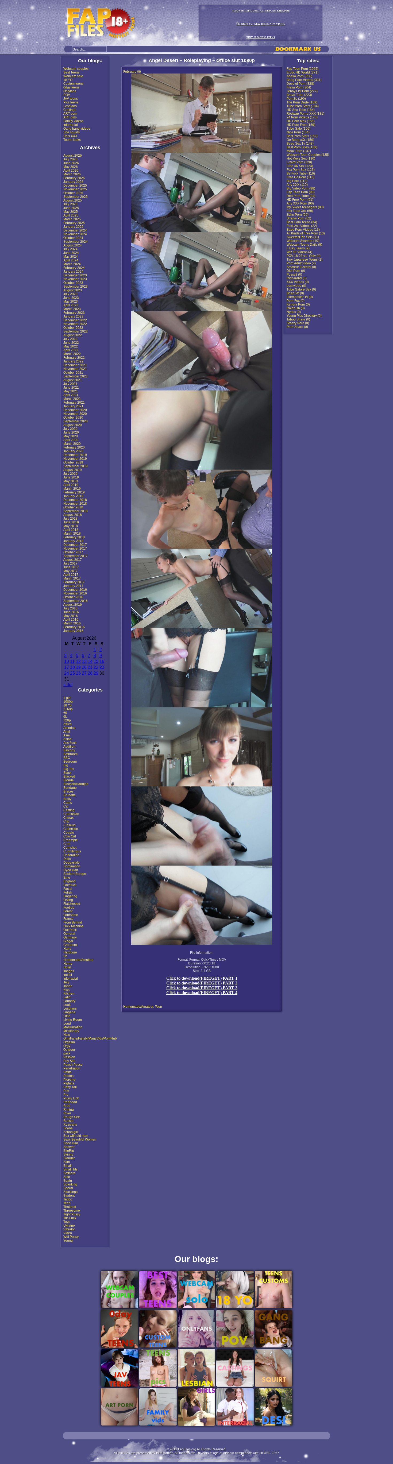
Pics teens (70, 102)
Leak (67, 1005)
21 (90, 667)
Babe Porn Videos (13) (303, 229)
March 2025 (72, 219)
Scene (68, 1128)
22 (96, 667)
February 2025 (74, 223)
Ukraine (69, 1225)
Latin (67, 997)
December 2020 (75, 410)
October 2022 (73, 328)
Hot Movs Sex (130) (301, 158)
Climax (68, 818)
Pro (65, 1094)
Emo (66, 877)
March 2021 (72, 399)
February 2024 (74, 268)
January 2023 (73, 316)
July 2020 (70, 429)
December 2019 (75, 455)
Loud (67, 1023)
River (67, 1113)
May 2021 (70, 391)
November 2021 (75, 369)
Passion (69, 1057)
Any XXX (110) (297, 185)
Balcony (69, 750)
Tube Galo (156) (298, 128)
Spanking (70, 1184)
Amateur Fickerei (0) (301, 267)
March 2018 (72, 533)
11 (72, 661)
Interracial (70, 125)
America (69, 728)
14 (90, 661)
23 (101, 667)
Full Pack (70, 930)
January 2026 (73, 182)
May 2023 (70, 301)
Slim (66, 1162)
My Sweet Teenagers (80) (305, 207)
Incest (67, 975)
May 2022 (70, 346)
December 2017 (75, 545)
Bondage (70, 788)
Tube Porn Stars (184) (303, 106)
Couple (68, 833)
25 (72, 673)
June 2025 (71, 208)
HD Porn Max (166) (301, 121)
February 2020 (74, 447)
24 (66, 673)
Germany (70, 937)
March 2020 (72, 444)
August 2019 (72, 470)
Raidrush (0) (296, 308)
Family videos (73, 121)
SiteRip (68, 1151)
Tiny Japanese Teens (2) (304, 259)
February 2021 (74, 402)
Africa (67, 724)
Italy (66, 982)
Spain (67, 1181)
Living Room (72, 1020)
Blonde (68, 780)
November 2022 (75, 324)
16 (101, 661)
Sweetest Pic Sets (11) (303, 237)
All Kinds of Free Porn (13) (306, 233)
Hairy (67, 949)
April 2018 (70, 530)
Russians (70, 1124)
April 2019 (70, 485)
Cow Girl (69, 836)
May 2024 (70, 256)
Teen (67, 1203)
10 (66, 661)
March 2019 (72, 488)
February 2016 (74, 627)
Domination (71, 866)
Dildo (67, 859)
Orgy (66, 1046)
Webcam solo (73, 76)
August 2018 (72, 515)
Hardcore (70, 952)
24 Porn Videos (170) (302, 117)
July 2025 (70, 204)
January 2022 (73, 361)
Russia (68, 1121)
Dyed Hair (70, 870)
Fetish (67, 892)
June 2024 (71, 253)
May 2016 (70, 616)
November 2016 (75, 593)
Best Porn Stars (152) (302, 136)
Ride (66, 1106)
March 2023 (72, 309)
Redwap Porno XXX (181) (305, 113)
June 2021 (71, 387)
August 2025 (72, 200)
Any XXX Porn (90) (300, 203)
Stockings (70, 1192)
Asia (66, 735)
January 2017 (73, 586)
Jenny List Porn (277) (302, 91)
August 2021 (72, 380)
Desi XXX (70, 136)
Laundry (69, 1001)
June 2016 (71, 612)
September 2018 (75, 511)
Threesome (71, 1210)
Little (66, 1016)
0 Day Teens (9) (298, 248)
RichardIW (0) (297, 278)
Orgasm (69, 1042)
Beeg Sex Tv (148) (300, 143)
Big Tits (68, 769)
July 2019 (70, 474)
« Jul (67, 684)
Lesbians (70, 106)
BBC (66, 758)
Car (66, 806)
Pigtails (68, 1083)
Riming (68, 1109)
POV (66, 95)
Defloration (71, 855)
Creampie (70, 840)
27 (84, 673)
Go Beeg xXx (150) (300, 140)
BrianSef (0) (295, 293)
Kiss (66, 990)
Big (65, 765)
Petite (67, 1072)
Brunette (69, 795)
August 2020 (72, 425)
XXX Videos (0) (298, 282)
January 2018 (73, 541)
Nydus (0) (294, 312)
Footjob (68, 907)
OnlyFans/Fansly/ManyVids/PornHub (90, 1038)
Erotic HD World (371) (302, 72)
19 (78, 667)
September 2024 (75, 242)
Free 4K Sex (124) (300, 166)
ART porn (70, 113)
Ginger (68, 941)
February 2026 (74, 178)
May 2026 (70, 167)
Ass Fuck (69, 743)
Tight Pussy (71, 1214)
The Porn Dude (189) (302, 102)
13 (84, 661)
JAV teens (70, 99)
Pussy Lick (71, 1098)
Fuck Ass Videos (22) (302, 226)
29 (96, 673)
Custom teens (73, 84)
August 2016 (72, 605)
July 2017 (70, 563)
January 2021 (73, 406)
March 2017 (72, 578)
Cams (67, 803)
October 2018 (73, 507)
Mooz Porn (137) (299, 151)
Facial (67, 889)
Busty (67, 799)
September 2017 (75, 556)
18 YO (67, 80)
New (66, 1035)
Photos (68, 1076)
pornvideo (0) (296, 286)
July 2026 (70, 159)
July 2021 (70, 384)
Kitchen (68, 993)
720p (67, 720)
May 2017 (70, 571)
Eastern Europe (74, 874)
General (69, 934)
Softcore (69, 1173)
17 (66, 667)
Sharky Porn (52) (299, 218)
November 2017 (75, 548)
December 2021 (75, 365)
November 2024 (75, 234)
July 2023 (70, 294)
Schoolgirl (70, 1132)
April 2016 (70, 619)
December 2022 (75, 320)
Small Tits (70, 1169)
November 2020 (75, 414)
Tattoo (67, 1199)
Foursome (70, 915)
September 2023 (75, 286)
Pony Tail (70, 1087)
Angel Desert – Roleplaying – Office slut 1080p (202, 60)
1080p (68, 702)
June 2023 (71, 298)
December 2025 (75, 185)
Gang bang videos (76, 128)
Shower (69, 1147)
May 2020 (70, 436)
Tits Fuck (69, 1218)
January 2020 (73, 451)
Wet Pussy (71, 1237)
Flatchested (71, 904)
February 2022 (74, 358)
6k (65, 717)
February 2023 (74, 313)
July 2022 (70, 339)
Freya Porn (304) (299, 87)
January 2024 (73, 271)
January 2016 (73, 631)
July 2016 (70, 608)
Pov (66, 1091)
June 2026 (71, 163)
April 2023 (70, 305)
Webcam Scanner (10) (303, 241)
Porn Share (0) (297, 327)
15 (96, 661)
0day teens (71, 87)
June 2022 (71, 343)
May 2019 (70, 481)
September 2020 (75, 421)
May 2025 (70, 212)
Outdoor (69, 1050)
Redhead (70, 1102)
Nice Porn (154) (298, 132)
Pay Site (69, 1061)
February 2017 (74, 582)
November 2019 (75, 459)
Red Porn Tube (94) (301, 196)
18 (72, 667)
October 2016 (73, 597)
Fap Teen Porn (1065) (302, 69)
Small (67, 1166)
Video (67, 1233)
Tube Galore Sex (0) (301, 289)
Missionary (71, 1031)
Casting (69, 810)
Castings (69, 110)
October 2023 (73, 283)
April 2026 (70, 170)
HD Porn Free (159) (301, 125)
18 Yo (67, 705)
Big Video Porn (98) (301, 188)
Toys (66, 1222)
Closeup (69, 825)
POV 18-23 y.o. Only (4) (304, 256)
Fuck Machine (73, 926)
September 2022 (75, 331)
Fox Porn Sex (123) (301, 170)
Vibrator (69, 1229)
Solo (66, 1177)
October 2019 (73, 462)
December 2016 (75, 590)
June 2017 (71, 567)
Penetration (71, 1068)
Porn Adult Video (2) (301, 263)
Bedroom (70, 761)
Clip (66, 821)
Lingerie (69, 1012)
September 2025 (75, 197)
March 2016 (72, 623)
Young (68, 1240)
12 (78, 661)
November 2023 (75, 279)
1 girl (67, 698)
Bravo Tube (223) (299, 95)
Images (68, 971)
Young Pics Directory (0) (304, 316)
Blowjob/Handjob (75, 784)
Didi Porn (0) (296, 271)
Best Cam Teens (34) (302, 222)
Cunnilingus (72, 851)
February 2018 (74, 537)
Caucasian (71, 814)
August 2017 (72, 560)
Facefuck (69, 885)
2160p (68, 709)
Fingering (70, 896)
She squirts (71, 132)
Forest (67, 911)
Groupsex (70, 945)
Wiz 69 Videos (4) (299, 252)
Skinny (68, 1154)
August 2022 (72, 335)
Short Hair (70, 1143)
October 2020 (73, 417)
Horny (67, 963)
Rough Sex (71, 1117)
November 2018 (75, 503)
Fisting (68, 900)
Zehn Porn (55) (298, 215)
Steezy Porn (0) (298, 323)
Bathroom (70, 754)
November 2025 (75, 189)
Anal (66, 731)
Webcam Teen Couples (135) (308, 155)
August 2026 (72, 155)
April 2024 (70, 260)
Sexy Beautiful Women (79, 1139)
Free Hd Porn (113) (300, 177)
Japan (67, 986)
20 (84, 667)
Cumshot (69, 847)
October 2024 (73, 238)
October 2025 (73, 193)
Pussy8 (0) (294, 274)
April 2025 (70, 215)
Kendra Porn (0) (298, 304)
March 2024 (72, 264)
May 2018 (70, 526)
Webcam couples (75, 69)
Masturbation (72, 1027)
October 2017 (73, 552)
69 (65, 713)
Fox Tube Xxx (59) (300, 211)
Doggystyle (71, 862)
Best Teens (71, 72)
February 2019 (74, 492)
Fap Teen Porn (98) (301, 192)
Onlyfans (69, 91)
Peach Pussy (72, 1065)
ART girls (70, 117)
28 (90, 673)
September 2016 (75, 601)
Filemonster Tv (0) (300, 297)
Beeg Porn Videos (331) (304, 80)
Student (69, 1196)
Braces (68, 791)
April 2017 (70, 575)
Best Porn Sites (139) (302, 147)
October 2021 (73, 372)
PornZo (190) (296, 99)
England (69, 881)
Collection (70, 829)
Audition (69, 746)
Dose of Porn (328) (300, 84)
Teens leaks (72, 140)
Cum (66, 844)
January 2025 (73, 227)
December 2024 (75, 230)
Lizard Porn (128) (299, 162)
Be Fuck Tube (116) (301, 173)
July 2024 (70, 249)
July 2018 (70, 518)
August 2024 (72, 245)
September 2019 (75, 466)
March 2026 (72, 174)
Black (67, 773)
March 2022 (72, 354)
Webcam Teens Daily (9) (304, 244)
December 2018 (75, 500)
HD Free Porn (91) (300, 200)
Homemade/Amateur (78, 960)
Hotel (67, 967)
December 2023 (75, 275)
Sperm (68, 1188)
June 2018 (71, 522)
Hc (65, 956)
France (68, 919)
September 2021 (75, 376)
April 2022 (70, 350)
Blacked (69, 776)
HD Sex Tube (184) (301, 110)
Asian (67, 739)
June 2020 (71, 432)
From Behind (72, 922)
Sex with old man (75, 1136)
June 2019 (71, 477)
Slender (69, 1158)
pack (66, 1053)
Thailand (69, 1207)
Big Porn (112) (297, 181)
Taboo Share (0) (298, 319)
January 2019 (73, 496)
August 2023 (72, 290)
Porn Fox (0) (296, 301)
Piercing (69, 1079)
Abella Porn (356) (299, 76)
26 (78, 673)
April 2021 (70, 395)
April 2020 (70, 440)
